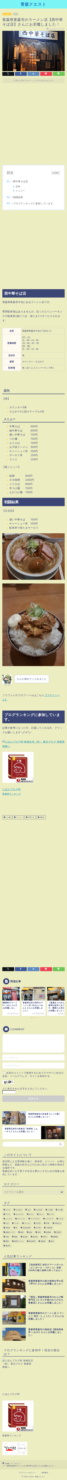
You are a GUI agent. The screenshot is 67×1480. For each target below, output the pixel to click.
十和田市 (49, 1228)
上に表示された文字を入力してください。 (26, 1088)
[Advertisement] (33, 125)
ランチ (16, 1223)
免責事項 (44, 1472)
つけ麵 (7, 817)
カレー (41, 1214)
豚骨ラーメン (19, 1241)
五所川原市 (27, 1228)
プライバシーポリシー (27, 1472)
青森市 (41, 817)
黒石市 (8, 1246)
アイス (8, 1214)
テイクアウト (35, 1219)
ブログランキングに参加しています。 (34, 203)
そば (29, 1210)
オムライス (20, 1214)
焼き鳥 (35, 1237)
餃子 (52, 1241)
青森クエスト (33, 4)
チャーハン (21, 1219)
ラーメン (7, 14)
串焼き (8, 1228)
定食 (30, 1232)
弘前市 (58, 1232)
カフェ (31, 1214)
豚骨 (7, 1241)
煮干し (45, 1237)
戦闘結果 (18, 197)
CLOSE (56, 173)
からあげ (19, 1210)
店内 (18, 186)
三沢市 (38, 1223)
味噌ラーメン (10, 1232)
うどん (8, 1210)
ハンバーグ (49, 1219)
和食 (22, 1232)
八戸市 (38, 1228)
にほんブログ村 (11, 789)
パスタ (61, 1219)
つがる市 (39, 1210)
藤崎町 (55, 1237)
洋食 (7, 1237)
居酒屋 (48, 1232)
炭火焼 (25, 1237)
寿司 (39, 1232)
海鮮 (15, 1237)
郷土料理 (32, 1241)
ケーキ (51, 1214)
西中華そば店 (20, 181)
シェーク (9, 1219)
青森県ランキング (11, 794)
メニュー (20, 191)
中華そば (30, 817)
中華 (47, 1223)
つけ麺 (60, 1210)
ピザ (7, 1223)
